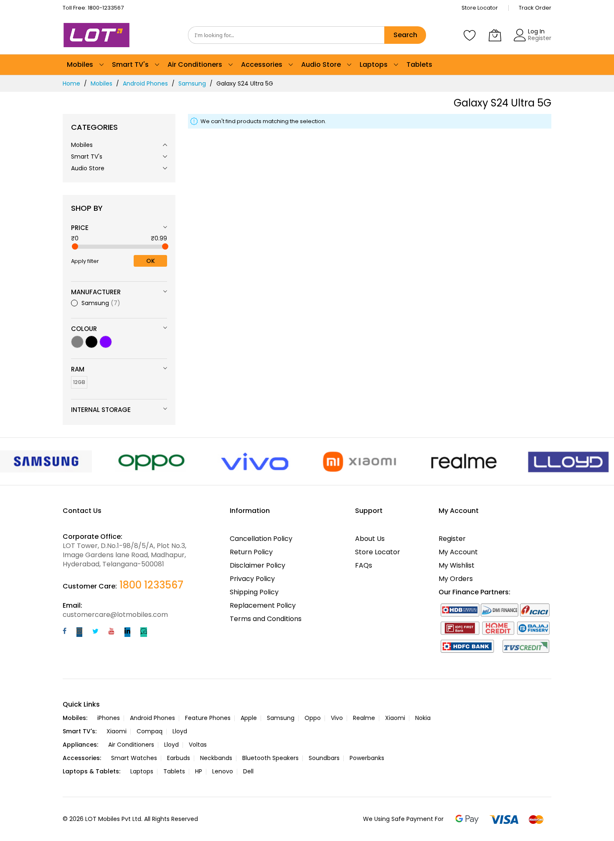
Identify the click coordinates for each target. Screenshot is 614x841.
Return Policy (251, 552)
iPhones (108, 718)
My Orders (456, 578)
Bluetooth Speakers (270, 758)
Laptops (141, 771)
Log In (536, 31)
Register (539, 38)
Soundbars (324, 758)
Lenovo (222, 771)
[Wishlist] (470, 35)
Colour (84, 328)
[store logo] (98, 35)
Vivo (337, 718)
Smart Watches (134, 758)
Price (80, 227)
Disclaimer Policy (257, 565)
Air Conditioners (131, 744)
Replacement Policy (263, 605)
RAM (77, 369)
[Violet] (105, 342)
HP (198, 771)
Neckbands (216, 758)
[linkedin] (127, 632)
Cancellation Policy (261, 538)
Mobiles (101, 83)
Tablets (174, 771)
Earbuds (178, 758)
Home (71, 83)
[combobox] (286, 35)
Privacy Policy (252, 578)
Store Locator (480, 8)
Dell (248, 771)
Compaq (149, 731)
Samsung (192, 83)
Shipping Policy (254, 592)
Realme (364, 718)
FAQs (363, 565)
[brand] (46, 461)
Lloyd (180, 731)
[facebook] (64, 632)
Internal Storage (101, 409)
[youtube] (111, 632)
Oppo (312, 718)
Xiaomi (395, 718)
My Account (458, 552)
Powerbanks (367, 758)
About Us (370, 538)
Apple (249, 718)
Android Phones (145, 83)
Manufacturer (96, 292)
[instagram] (79, 632)
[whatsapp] (143, 632)
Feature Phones (208, 718)
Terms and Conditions (266, 619)
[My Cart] (495, 35)
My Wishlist (456, 565)
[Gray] (77, 342)
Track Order (535, 8)
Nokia (423, 718)
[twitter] (95, 632)
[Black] (91, 342)
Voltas (198, 744)
